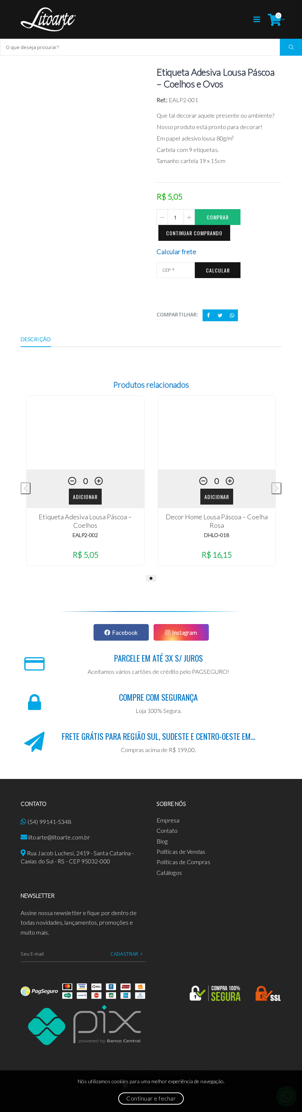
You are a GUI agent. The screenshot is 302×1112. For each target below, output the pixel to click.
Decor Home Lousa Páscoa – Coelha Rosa (217, 521)
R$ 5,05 (85, 554)
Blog (162, 841)
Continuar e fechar (151, 1098)
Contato (167, 830)
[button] (274, 19)
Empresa (168, 820)
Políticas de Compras (183, 861)
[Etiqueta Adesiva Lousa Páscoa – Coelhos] (85, 433)
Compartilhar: (177, 314)
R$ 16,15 (216, 554)
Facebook (125, 632)
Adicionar (85, 496)
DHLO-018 (216, 535)
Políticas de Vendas (181, 851)
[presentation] (26, 488)
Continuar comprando (194, 233)
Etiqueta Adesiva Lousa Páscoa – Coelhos (85, 521)
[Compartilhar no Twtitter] (220, 315)
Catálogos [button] (169, 872)
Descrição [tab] (36, 339)
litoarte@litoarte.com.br (59, 837)
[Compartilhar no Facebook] (208, 315)
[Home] (48, 19)
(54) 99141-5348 (49, 821)
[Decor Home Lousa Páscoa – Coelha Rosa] (217, 433)
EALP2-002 (85, 535)
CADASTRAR (124, 953)
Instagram (184, 632)
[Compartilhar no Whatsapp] (232, 315)
